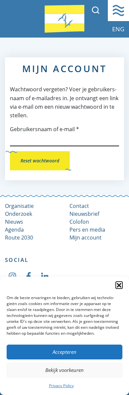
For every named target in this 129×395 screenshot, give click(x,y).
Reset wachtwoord (40, 160)
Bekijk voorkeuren (64, 370)
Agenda (14, 229)
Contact (79, 206)
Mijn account (85, 237)
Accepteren (64, 352)
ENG (118, 29)
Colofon (79, 221)
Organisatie (19, 206)
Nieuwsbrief (84, 213)
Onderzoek (18, 213)
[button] (119, 285)
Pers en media (87, 229)
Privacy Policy (61, 385)
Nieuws (14, 221)
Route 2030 (19, 237)
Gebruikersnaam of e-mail (44, 129)
